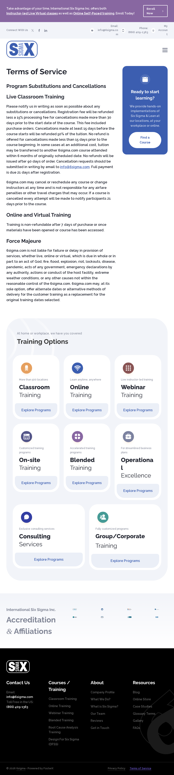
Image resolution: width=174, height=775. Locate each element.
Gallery (138, 720)
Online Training (60, 706)
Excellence (137, 467)
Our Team (98, 713)
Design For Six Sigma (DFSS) (64, 742)
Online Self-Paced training (93, 13)
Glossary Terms (144, 713)
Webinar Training (61, 713)
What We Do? (100, 699)
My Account (163, 30)
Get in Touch (100, 728)
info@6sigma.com (108, 32)
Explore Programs (36, 410)
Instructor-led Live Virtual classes (32, 13)
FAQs (136, 728)
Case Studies (142, 706)
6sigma (20, 768)
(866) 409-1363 (138, 32)
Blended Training (61, 720)
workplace (138, 125)
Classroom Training (63, 699)
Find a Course (145, 140)
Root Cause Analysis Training (63, 730)
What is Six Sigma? (104, 706)
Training (34, 391)
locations (142, 120)
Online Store (142, 699)
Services (35, 540)
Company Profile (103, 692)
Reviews (97, 720)
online (154, 125)
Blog (136, 692)
